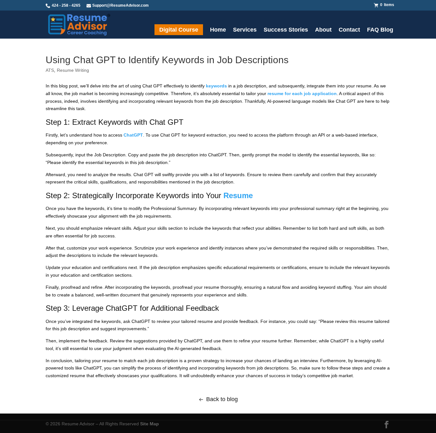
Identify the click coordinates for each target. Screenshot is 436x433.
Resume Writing (73, 70)
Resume (238, 195)
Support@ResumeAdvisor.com (120, 5)
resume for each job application (302, 93)
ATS (50, 70)
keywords (216, 85)
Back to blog (222, 399)
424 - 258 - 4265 (65, 5)
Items (387, 5)
